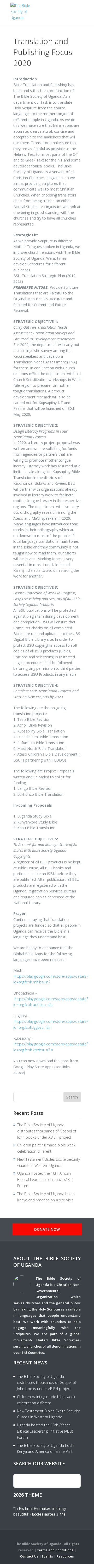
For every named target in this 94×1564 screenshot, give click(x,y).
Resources (65, 1556)
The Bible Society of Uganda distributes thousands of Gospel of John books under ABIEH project (46, 1131)
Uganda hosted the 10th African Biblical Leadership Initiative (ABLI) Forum (45, 1179)
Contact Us (29, 1556)
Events (47, 1556)
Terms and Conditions (55, 1550)
